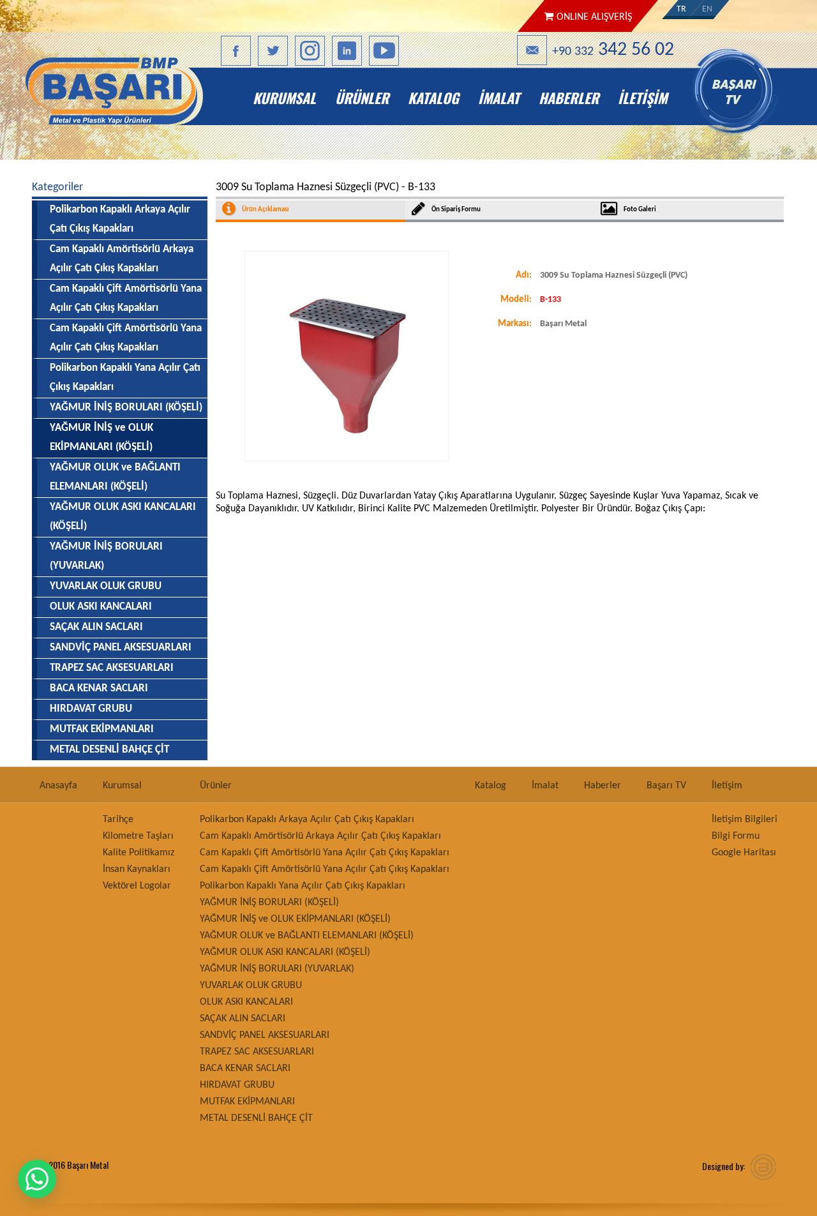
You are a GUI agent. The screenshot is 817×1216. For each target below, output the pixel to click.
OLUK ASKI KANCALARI (101, 606)
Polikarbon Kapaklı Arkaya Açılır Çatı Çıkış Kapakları (120, 219)
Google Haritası (744, 853)
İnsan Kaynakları (136, 869)
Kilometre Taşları (138, 836)
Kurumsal (284, 97)
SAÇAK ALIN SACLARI (96, 627)
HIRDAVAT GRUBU (91, 708)
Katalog (433, 97)
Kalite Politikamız (138, 853)
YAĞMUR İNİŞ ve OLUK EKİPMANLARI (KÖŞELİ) (295, 919)
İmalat (499, 97)
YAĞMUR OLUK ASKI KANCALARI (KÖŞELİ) (123, 517)
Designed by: (723, 1166)
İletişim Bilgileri (744, 819)
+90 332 (613, 50)
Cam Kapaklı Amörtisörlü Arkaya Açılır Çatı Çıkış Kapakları (121, 259)
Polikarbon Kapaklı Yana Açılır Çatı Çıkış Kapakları (125, 378)
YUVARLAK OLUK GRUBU (105, 586)
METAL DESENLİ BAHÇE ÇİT (109, 749)
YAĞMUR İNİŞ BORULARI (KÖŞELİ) (126, 407)
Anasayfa (138, 97)
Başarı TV (742, 97)
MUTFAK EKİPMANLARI (102, 729)
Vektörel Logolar (137, 886)
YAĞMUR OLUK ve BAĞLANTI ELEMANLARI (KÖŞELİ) (115, 477)
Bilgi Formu (736, 836)
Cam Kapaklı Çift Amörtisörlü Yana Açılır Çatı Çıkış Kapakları (126, 298)
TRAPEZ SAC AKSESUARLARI (112, 668)
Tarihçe (118, 819)
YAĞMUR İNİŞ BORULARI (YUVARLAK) (106, 556)
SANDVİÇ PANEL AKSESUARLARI (120, 647)
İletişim (642, 97)
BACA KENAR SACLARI (99, 688)
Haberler (569, 97)
